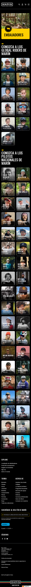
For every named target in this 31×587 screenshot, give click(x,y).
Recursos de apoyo (21, 490)
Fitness (3, 484)
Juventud (3, 488)
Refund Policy (4, 567)
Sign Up (3, 469)
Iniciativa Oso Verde (21, 482)
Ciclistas (18, 484)
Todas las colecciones (7, 503)
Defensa (18, 494)
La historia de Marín (21, 486)
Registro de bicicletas (7, 467)
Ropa (2, 501)
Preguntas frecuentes (21, 488)
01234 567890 (4, 553)
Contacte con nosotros (21, 501)
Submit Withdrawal (5, 564)
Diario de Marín (20, 499)
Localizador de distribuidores (9, 463)
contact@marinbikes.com (7, 554)
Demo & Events (5, 471)
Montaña (3, 482)
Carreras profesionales (21, 497)
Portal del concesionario (7, 465)
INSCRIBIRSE (4, 524)
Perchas (3, 497)
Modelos (3, 490)
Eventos (18, 492)
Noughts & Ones (9, 575)
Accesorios (4, 499)
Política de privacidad (6, 558)
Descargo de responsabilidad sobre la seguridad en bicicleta (13, 562)
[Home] (7, 4)
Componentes (5, 492)
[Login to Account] (22, 4)
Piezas (3, 494)
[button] (25, 4)
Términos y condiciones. (6, 519)
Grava (3, 486)
